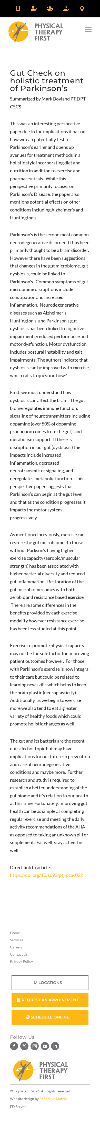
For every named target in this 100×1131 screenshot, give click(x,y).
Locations (50, 982)
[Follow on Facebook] (14, 1046)
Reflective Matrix (53, 1098)
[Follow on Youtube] (45, 1046)
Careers (16, 947)
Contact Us (19, 954)
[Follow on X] (24, 1046)
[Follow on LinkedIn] (55, 1046)
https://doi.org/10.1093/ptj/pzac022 (46, 875)
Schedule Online (50, 1017)
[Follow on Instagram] (35, 1046)
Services (16, 940)
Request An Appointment (50, 1000)
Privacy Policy (21, 961)
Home (15, 933)
